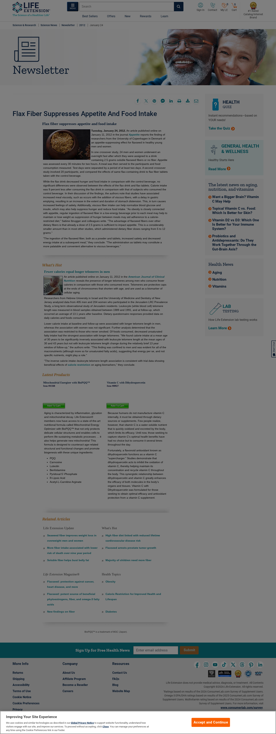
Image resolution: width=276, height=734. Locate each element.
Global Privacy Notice (82, 722)
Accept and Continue (211, 722)
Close (106, 726)
